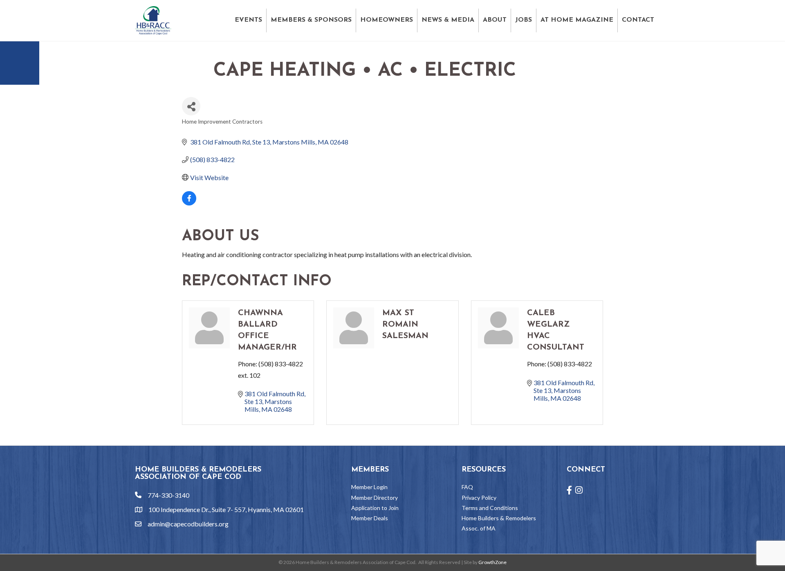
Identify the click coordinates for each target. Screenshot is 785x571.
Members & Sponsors (311, 20)
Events (248, 20)
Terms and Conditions (490, 507)
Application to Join (375, 507)
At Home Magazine (577, 20)
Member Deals (369, 518)
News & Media (448, 20)
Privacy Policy (479, 497)
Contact (638, 20)
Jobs (523, 20)
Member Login (369, 486)
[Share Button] (191, 106)
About (495, 20)
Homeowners (386, 20)
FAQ (467, 486)
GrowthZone (492, 562)
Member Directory (374, 497)
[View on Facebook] (189, 203)
